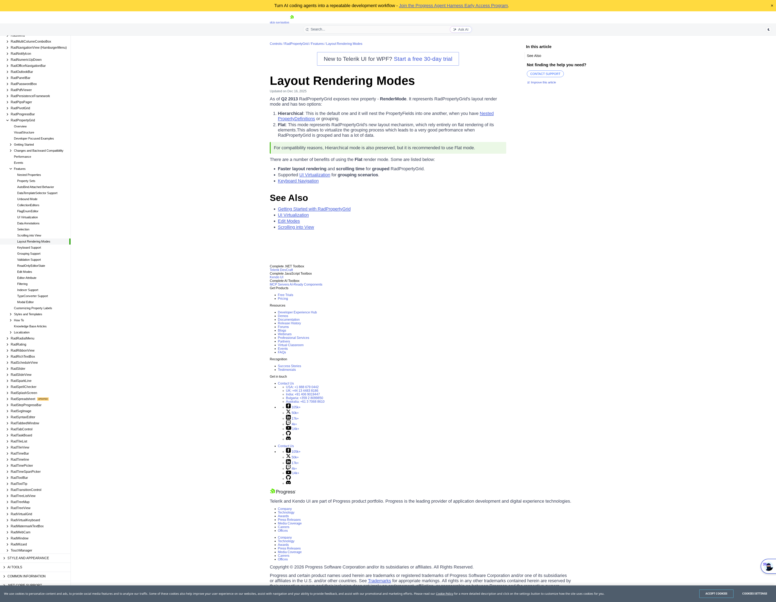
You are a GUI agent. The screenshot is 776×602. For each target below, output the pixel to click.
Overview (20, 126)
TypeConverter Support (32, 296)
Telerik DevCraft (281, 270)
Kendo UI (276, 277)
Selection (23, 229)
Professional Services (293, 337)
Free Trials (285, 295)
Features (317, 43)
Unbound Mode (27, 199)
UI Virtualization (27, 217)
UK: (302, 390)
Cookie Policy (444, 594)
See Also (289, 198)
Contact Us (286, 383)
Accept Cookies (716, 593)
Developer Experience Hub (297, 312)
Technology (286, 512)
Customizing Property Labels (33, 308)
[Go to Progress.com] (283, 493)
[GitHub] (288, 434)
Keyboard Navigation (298, 180)
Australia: (305, 401)
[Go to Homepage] (292, 22)
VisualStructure (24, 132)
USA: (302, 387)
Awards (283, 516)
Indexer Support (27, 290)
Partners (284, 341)
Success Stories (289, 366)
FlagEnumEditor (27, 211)
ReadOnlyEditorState (31, 265)
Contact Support (545, 74)
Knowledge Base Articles (30, 326)
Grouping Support (28, 253)
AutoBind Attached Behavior (35, 187)
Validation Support (29, 259)
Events (18, 162)
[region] (388, 593)
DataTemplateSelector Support (37, 193)
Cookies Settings (754, 593)
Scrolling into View (29, 235)
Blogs (282, 330)
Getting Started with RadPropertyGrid (314, 208)
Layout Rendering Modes (33, 241)
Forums (283, 327)
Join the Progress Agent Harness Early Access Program (453, 5)
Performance (22, 156)
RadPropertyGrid (296, 43)
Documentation (289, 319)
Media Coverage (290, 523)
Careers (283, 527)
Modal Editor (25, 302)
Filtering (22, 284)
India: (303, 394)
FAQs (282, 352)
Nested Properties (29, 175)
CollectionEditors (28, 205)
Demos (283, 316)
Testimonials (287, 369)
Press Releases (289, 519)
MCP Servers (279, 284)
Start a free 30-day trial (423, 59)
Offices (283, 530)
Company (285, 509)
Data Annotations (28, 223)
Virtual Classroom (291, 345)
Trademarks (379, 580)
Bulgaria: (304, 398)
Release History (289, 323)
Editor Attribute (26, 277)
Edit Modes (24, 271)
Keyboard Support (29, 247)
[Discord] (288, 439)
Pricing (283, 298)
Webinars (285, 334)
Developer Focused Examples (34, 138)
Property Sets (26, 181)
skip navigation (279, 22)
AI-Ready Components (306, 284)
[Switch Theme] (768, 29)
